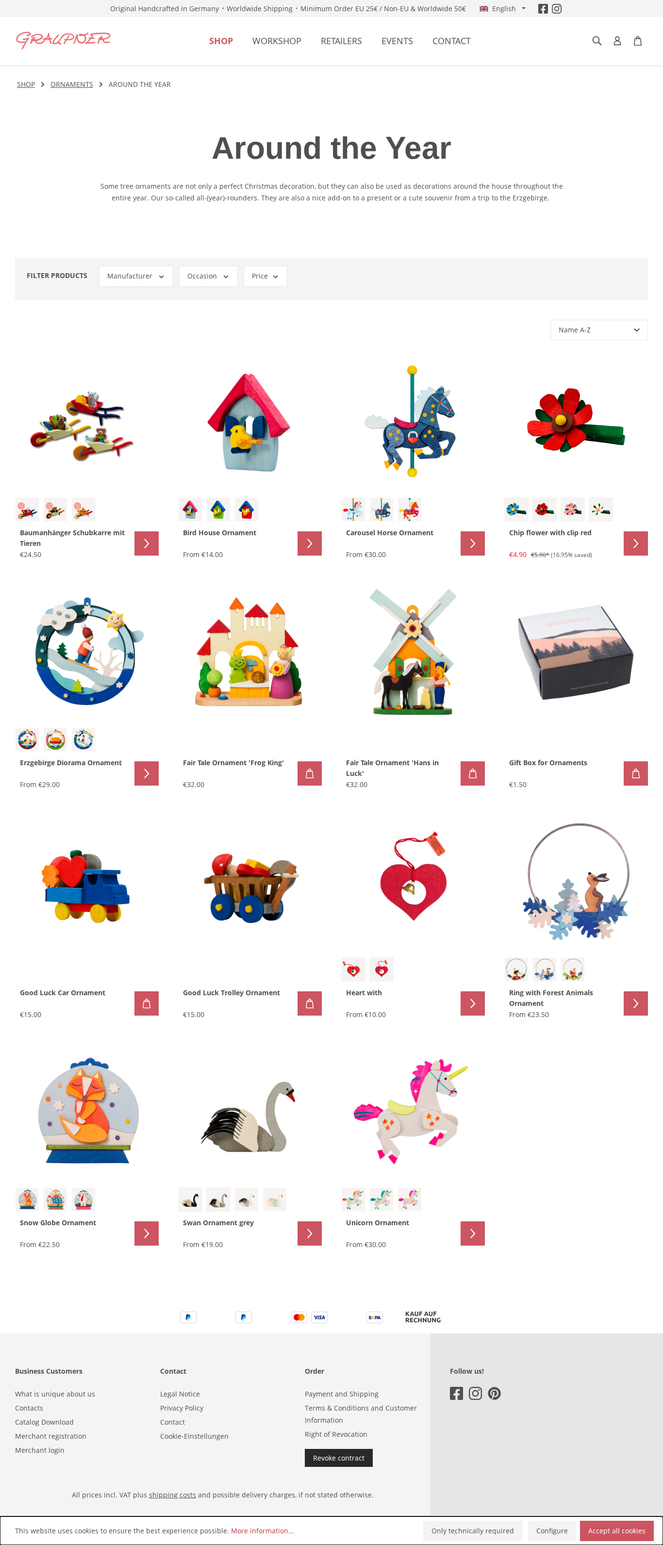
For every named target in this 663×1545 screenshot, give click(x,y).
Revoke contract (339, 1458)
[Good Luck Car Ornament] (87, 881)
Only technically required (472, 1530)
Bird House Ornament (219, 532)
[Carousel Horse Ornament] (413, 421)
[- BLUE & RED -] (353, 509)
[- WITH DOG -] (55, 509)
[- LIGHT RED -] (353, 969)
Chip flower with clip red (550, 532)
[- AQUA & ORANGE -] (353, 1199)
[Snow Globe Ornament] (87, 1111)
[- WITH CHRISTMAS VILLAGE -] (27, 739)
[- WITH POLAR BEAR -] (83, 1199)
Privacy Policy (181, 1408)
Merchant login (40, 1450)
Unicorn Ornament (377, 1222)
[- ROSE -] (573, 509)
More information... (262, 1530)
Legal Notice (180, 1393)
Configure (552, 1530)
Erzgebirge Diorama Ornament (71, 762)
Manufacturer (129, 275)
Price (260, 275)
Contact (172, 1422)
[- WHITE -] (601, 509)
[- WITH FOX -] (27, 1199)
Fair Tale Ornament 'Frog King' (233, 762)
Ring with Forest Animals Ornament (551, 998)
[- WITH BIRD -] (516, 969)
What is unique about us (55, 1393)
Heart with (364, 992)
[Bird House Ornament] (250, 421)
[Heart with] (413, 881)
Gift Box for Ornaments (548, 762)
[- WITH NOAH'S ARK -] (55, 739)
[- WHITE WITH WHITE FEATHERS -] (275, 1199)
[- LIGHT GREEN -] (218, 509)
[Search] (597, 41)
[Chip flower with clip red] (576, 421)
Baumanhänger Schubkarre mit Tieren (72, 538)
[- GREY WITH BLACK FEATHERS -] (218, 1199)
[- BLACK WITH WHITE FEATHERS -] (190, 1199)
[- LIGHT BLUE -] (190, 509)
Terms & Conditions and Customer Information (361, 1414)
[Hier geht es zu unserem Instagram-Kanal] (557, 8)
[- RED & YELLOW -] (410, 509)
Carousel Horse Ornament (389, 532)
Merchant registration (50, 1436)
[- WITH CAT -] (27, 509)
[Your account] (617, 41)
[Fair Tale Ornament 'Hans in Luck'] (413, 651)
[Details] (146, 543)
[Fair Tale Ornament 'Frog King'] (250, 651)
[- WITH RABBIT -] (544, 969)
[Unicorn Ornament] (413, 1111)
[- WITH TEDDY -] (83, 509)
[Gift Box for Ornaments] (576, 651)
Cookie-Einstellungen (194, 1436)
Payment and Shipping (342, 1393)
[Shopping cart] (638, 41)
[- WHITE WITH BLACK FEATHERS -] (246, 1199)
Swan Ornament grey (218, 1222)
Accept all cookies (617, 1530)
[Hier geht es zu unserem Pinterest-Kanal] (494, 1393)
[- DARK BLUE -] (381, 509)
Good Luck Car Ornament (62, 992)
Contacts (29, 1408)
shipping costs (172, 1494)
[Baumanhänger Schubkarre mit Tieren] (87, 421)
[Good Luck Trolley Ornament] (250, 881)
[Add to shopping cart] (310, 773)
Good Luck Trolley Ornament (231, 992)
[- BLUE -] (516, 509)
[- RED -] (246, 509)
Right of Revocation (336, 1434)
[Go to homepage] (63, 40)
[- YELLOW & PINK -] (410, 1199)
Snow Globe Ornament (58, 1222)
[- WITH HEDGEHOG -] (55, 1199)
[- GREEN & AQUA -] (381, 1199)
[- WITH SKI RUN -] (83, 739)
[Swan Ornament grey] (250, 1111)
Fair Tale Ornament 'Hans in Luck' (392, 768)
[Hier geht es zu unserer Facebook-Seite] (543, 8)
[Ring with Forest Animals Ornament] (576, 881)
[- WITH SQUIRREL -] (573, 969)
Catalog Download (44, 1422)
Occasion (202, 275)
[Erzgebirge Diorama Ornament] (87, 651)
